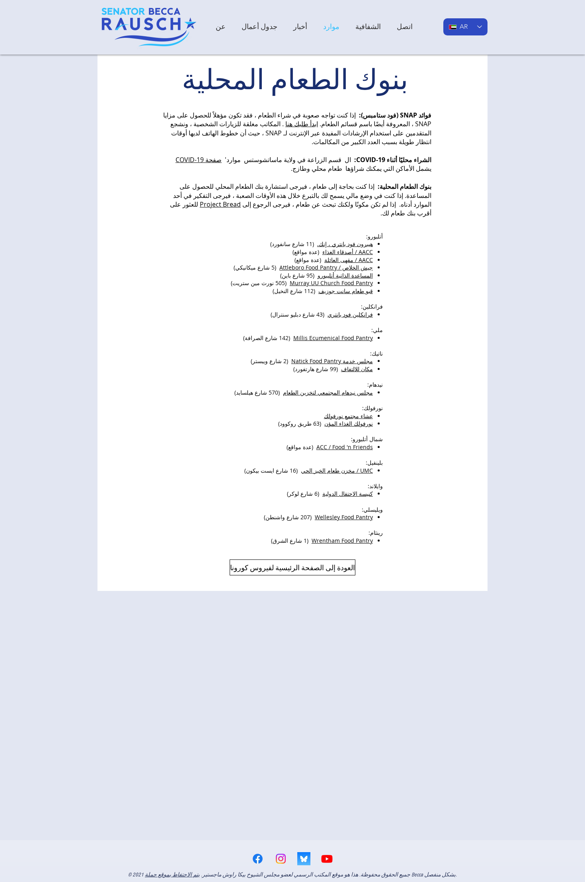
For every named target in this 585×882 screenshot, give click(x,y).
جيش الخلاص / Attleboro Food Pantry (326, 267)
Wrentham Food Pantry (342, 540)
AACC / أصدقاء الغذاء (347, 252)
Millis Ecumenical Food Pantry (333, 338)
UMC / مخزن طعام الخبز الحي (337, 470)
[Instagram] (280, 858)
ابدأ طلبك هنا (301, 123)
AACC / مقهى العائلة (348, 260)
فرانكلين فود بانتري (350, 314)
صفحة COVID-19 (199, 159)
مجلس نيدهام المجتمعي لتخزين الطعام (328, 392)
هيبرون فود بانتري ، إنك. (345, 244)
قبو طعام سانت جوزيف (345, 291)
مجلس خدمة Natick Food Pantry (332, 361)
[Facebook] (257, 858)
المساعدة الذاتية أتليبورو (345, 275)
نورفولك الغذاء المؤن (348, 423)
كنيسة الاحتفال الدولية (347, 493)
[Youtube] (326, 858)
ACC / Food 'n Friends (344, 447)
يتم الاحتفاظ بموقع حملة (172, 875)
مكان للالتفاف (357, 369)
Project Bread (220, 204)
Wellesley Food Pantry (344, 517)
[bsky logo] (303, 858)
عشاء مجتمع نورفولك (348, 416)
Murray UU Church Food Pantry (331, 283)
